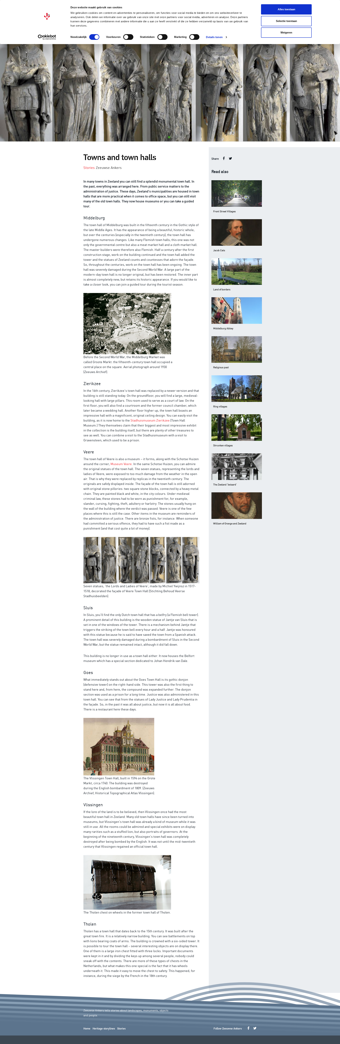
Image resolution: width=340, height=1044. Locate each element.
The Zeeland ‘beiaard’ (225, 484)
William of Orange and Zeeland (229, 523)
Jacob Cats (219, 250)
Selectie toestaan (286, 20)
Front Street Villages (224, 211)
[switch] (128, 37)
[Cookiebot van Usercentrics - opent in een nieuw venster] (47, 37)
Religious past (221, 367)
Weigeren (286, 32)
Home (86, 1028)
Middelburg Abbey (223, 328)
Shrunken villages (223, 445)
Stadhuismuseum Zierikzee (150, 420)
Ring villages (220, 406)
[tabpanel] (170, 92)
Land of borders (221, 289)
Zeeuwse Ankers (109, 167)
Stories (121, 1028)
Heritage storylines (104, 1028)
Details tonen (214, 37)
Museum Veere (121, 463)
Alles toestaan (286, 9)
